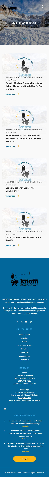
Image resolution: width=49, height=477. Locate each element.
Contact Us (24, 360)
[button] (17, 322)
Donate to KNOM (24, 345)
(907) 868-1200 (24, 398)
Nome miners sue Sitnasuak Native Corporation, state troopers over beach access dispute (25, 433)
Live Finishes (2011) (31, 77)
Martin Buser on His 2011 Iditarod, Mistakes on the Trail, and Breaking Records (24, 138)
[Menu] (34, 7)
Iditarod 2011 (20, 77)
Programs (25, 352)
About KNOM (24, 334)
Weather (24, 349)
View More (11, 94)
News (24, 341)
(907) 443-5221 (24, 381)
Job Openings (24, 356)
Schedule (24, 338)
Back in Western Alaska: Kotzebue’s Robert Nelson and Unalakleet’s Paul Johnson (24, 85)
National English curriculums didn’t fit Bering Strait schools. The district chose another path (25, 446)
